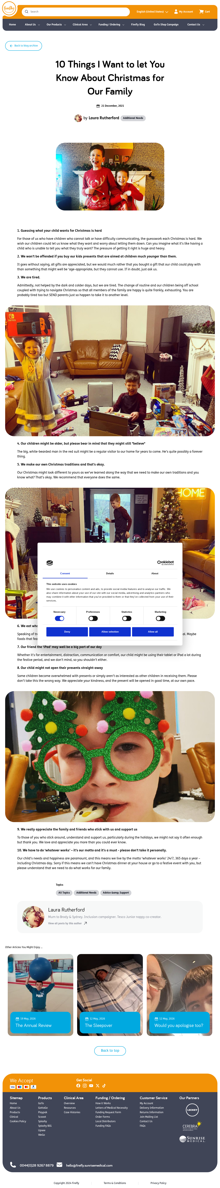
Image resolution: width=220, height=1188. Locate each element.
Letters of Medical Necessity (112, 1108)
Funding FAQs (103, 1126)
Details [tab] (110, 573)
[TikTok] (104, 1087)
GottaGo (43, 1108)
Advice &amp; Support (116, 893)
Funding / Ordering (109, 24)
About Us (30, 24)
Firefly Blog (138, 24)
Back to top (110, 1051)
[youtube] (91, 1087)
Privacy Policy (158, 1183)
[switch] (93, 618)
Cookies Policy (18, 1121)
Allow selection (110, 631)
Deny (67, 631)
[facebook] (78, 1087)
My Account (186, 12)
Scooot (42, 1117)
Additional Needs (133, 118)
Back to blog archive (26, 46)
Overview (69, 1103)
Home (12, 24)
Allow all (153, 631)
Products (15, 1112)
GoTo (41, 1103)
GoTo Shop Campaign (166, 24)
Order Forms (103, 1117)
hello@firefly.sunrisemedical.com (89, 1165)
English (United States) (150, 12)
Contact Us (193, 24)
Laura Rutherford (104, 118)
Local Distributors (105, 1121)
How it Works (103, 1103)
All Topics (64, 893)
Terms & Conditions (115, 1183)
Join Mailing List (149, 1117)
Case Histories (72, 1112)
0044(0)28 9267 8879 (37, 1165)
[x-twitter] (98, 1087)
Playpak (42, 1112)
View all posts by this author (65, 923)
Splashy (42, 1121)
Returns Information (151, 1112)
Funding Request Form (108, 1112)
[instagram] (85, 1087)
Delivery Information (152, 1108)
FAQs (142, 1126)
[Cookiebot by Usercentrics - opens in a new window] (160, 562)
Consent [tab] (65, 573)
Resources (70, 1108)
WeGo (41, 1135)
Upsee (41, 1130)
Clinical (14, 1117)
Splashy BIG (45, 1126)
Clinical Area (80, 24)
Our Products (54, 24)
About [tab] (154, 573)
